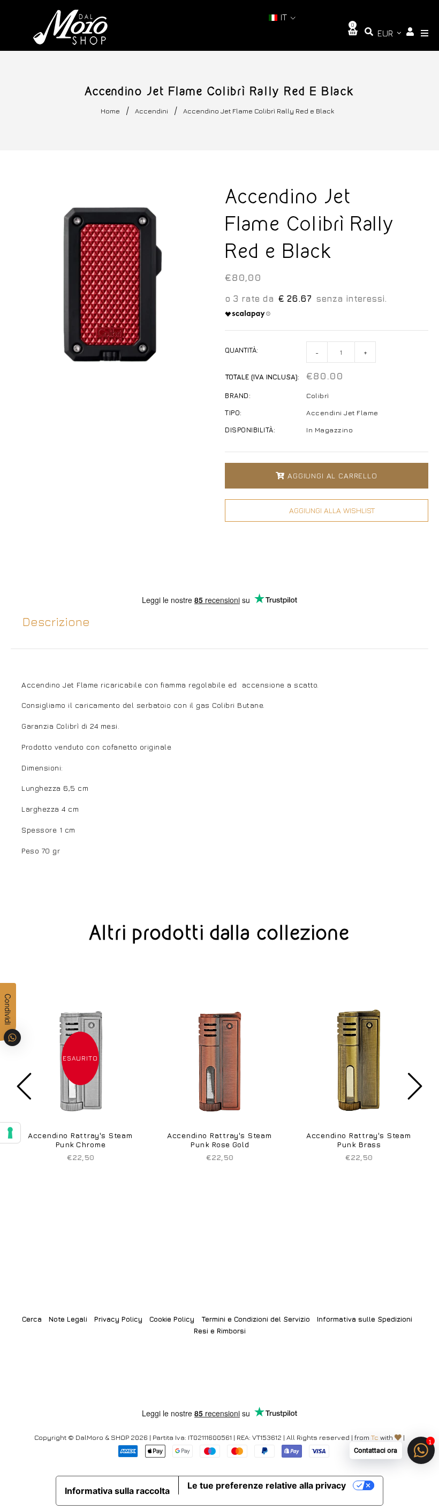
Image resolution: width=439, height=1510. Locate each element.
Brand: (238, 395)
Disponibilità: (250, 429)
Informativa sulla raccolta (117, 1490)
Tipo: (233, 412)
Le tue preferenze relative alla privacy (266, 1485)
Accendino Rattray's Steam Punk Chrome (80, 1140)
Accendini (151, 110)
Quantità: (241, 350)
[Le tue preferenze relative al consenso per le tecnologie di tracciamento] (10, 1133)
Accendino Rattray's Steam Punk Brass (358, 1140)
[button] (282, 17)
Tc (375, 1437)
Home (110, 110)
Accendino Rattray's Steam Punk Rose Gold (219, 1140)
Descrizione (56, 622)
